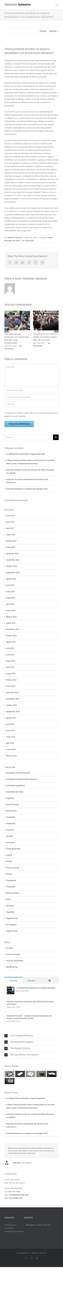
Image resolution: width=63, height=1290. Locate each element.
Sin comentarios (28, 240)
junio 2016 (10, 591)
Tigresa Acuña (11, 931)
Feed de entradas (13, 954)
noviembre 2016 (12, 560)
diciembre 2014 (12, 692)
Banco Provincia (12, 804)
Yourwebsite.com (16, 1198)
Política (9, 874)
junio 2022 (10, 515)
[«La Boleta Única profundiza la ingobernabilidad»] (10, 988)
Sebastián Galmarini (14, 237)
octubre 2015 (11, 635)
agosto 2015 (11, 642)
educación (10, 842)
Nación (9, 861)
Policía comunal (12, 867)
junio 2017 (10, 522)
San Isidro (16, 240)
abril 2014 (10, 743)
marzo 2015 (11, 673)
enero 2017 (10, 547)
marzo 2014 (11, 749)
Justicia (9, 855)
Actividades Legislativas (15, 785)
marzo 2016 (11, 610)
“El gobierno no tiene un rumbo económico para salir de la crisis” (45, 337)
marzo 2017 (11, 534)
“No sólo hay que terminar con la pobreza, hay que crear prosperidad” (16, 338)
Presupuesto (11, 880)
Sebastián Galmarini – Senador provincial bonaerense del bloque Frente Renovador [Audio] (29, 1017)
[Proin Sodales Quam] (30, 1073)
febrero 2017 (11, 541)
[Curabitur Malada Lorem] (52, 1073)
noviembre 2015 (12, 629)
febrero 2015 (11, 680)
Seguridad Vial (12, 918)
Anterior (43, 31)
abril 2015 (10, 667)
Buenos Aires (11, 811)
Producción (10, 886)
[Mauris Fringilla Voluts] (20, 1073)
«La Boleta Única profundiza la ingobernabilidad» (25, 454)
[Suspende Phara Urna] (9, 1081)
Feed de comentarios (14, 960)
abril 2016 (10, 604)
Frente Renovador (13, 848)
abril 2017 (10, 528)
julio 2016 (10, 585)
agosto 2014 (11, 718)
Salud (8, 899)
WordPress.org (11, 967)
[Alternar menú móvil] (57, 5)
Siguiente (53, 31)
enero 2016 (10, 623)
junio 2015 (10, 654)
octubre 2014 (11, 705)
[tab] (31, 1036)
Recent (31, 980)
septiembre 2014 (13, 711)
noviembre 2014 (12, 699)
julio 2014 (10, 724)
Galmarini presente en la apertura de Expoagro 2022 (27, 489)
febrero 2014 (11, 755)
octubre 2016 (11, 566)
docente (9, 836)
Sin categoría (11, 924)
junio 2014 (10, 730)
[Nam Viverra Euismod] (41, 1073)
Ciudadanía (10, 817)
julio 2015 (10, 648)
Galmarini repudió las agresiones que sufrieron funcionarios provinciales (30, 1002)
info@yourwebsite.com (19, 1195)
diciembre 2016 (12, 553)
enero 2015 (10, 686)
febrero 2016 (11, 617)
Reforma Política (12, 893)
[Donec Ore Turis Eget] (9, 1073)
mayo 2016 (10, 598)
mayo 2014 (10, 737)
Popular (13, 980)
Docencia (10, 829)
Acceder (9, 948)
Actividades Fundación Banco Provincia (21, 779)
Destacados (10, 823)
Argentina (10, 798)
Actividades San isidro (14, 792)
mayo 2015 (10, 661)
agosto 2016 (11, 579)
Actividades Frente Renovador (18, 773)
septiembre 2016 (13, 572)
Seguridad (10, 912)
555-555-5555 (16, 1188)
